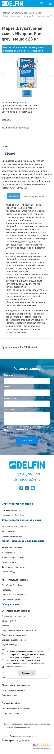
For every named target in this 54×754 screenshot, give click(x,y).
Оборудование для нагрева (14, 635)
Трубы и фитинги (9, 621)
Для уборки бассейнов (12, 585)
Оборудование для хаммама (16, 685)
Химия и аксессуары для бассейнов (23, 540)
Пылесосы (6, 590)
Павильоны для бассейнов (14, 595)
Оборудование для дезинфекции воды (19, 630)
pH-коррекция (8, 553)
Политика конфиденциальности (17, 727)
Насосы (5, 626)
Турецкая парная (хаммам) (14, 526)
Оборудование (10, 604)
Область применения (34, 196)
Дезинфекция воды (11, 562)
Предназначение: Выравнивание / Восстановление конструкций (19, 110)
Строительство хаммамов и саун (21, 519)
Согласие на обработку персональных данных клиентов (27, 724)
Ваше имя (8, 375)
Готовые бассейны (11, 703)
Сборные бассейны (10, 713)
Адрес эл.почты (10, 398)
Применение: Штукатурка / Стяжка (20, 105)
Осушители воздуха (11, 645)
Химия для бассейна (12, 547)
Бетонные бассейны (11, 510)
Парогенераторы (9, 695)
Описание (13, 196)
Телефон (7, 387)
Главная (6, 13)
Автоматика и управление (14, 616)
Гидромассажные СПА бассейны (16, 708)
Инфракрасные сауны (12, 536)
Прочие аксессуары (11, 599)
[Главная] (12, 3)
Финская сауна (9, 531)
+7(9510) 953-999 (27, 474)
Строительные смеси (23, 13)
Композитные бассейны (13, 515)
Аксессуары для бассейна (15, 580)
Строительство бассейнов (17, 503)
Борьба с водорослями (12, 557)
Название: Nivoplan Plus (14, 102)
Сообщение (9, 409)
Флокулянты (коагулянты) (14, 567)
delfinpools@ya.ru (27, 479)
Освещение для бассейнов (14, 640)
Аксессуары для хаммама (13, 690)
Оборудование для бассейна (16, 611)
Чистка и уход (8, 572)
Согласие (15, 427)
